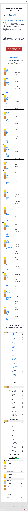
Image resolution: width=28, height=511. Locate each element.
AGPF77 (13, 371)
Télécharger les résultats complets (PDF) (14, 57)
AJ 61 (12, 362)
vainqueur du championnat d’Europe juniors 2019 (14, 31)
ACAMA (13, 350)
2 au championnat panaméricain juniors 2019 (12, 38)
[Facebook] (1, 509)
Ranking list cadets (12, 506)
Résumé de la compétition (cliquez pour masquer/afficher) (14, 20)
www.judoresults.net (14, 329)
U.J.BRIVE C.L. (13, 349)
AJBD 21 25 (13, 354)
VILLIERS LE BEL (14, 341)
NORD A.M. (13, 378)
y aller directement (14, 15)
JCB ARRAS (13, 365)
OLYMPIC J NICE (14, 353)
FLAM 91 (13, 345)
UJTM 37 (13, 367)
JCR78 (12, 351)
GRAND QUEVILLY (14, 358)
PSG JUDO (13, 333)
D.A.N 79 (13, 355)
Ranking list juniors (6, 506)
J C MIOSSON (13, 346)
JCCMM (13, 334)
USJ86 (12, 337)
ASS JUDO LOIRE (14, 375)
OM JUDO (13, 342)
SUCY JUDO (13, 359)
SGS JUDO (13, 335)
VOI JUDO (13, 347)
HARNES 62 (13, 380)
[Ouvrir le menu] (26, 1)
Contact (17, 506)
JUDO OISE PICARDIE (14, 366)
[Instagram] (2, 509)
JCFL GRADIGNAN (14, 339)
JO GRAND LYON (14, 361)
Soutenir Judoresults (21, 506)
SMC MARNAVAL (14, 357)
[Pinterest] (4, 509)
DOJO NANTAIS (13, 338)
